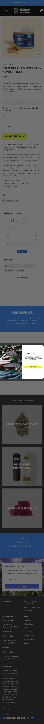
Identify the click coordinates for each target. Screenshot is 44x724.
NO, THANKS (33, 370)
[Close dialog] (42, 346)
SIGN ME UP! (33, 366)
